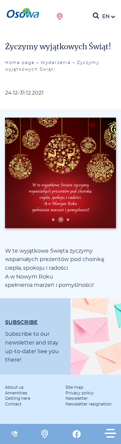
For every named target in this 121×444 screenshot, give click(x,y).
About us (14, 387)
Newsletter (77, 398)
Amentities (16, 393)
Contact (13, 404)
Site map (74, 387)
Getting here (17, 398)
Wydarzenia (56, 63)
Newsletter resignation (89, 404)
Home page (20, 63)
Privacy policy (80, 393)
